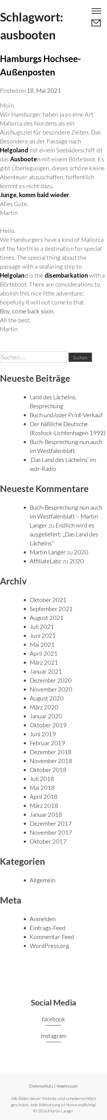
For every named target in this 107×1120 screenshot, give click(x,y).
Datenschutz (41, 1085)
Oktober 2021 (48, 599)
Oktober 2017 (48, 841)
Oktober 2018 (48, 769)
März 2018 (44, 805)
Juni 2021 (43, 635)
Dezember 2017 (51, 823)
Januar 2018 (46, 814)
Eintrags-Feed (47, 927)
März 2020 (44, 707)
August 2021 (47, 617)
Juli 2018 (42, 778)
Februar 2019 (47, 742)
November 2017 (51, 832)
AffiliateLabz (45, 560)
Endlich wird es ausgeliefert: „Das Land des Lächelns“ (64, 534)
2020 (81, 552)
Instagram (53, 1035)
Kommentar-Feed (52, 936)
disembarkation (66, 275)
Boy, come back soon (26, 311)
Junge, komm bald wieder (34, 194)
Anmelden (43, 918)
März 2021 (44, 662)
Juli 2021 (42, 626)
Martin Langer (27, 10)
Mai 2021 (42, 644)
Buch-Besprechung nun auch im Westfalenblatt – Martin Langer (66, 516)
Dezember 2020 (51, 680)
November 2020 (51, 689)
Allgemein (42, 880)
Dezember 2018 (51, 751)
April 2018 (44, 796)
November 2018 (51, 760)
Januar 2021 (46, 671)
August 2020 (47, 698)
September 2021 (51, 608)
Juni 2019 (43, 733)
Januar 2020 (46, 716)
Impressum (66, 1085)
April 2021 (44, 653)
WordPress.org (49, 945)
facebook (53, 1018)
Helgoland (14, 150)
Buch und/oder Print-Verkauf (66, 414)
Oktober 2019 (48, 724)
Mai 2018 (42, 787)
